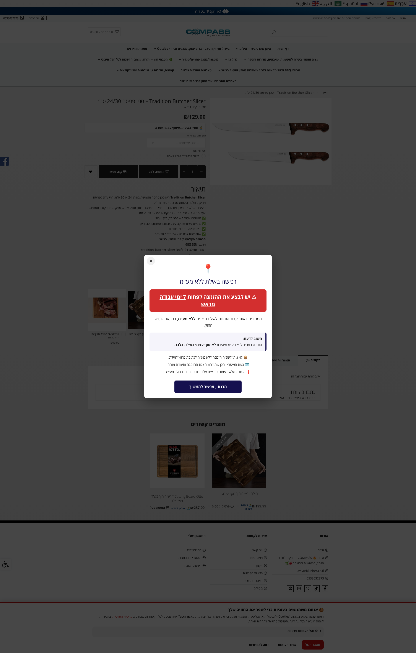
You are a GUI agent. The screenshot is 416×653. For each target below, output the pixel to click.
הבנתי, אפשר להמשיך (208, 386)
